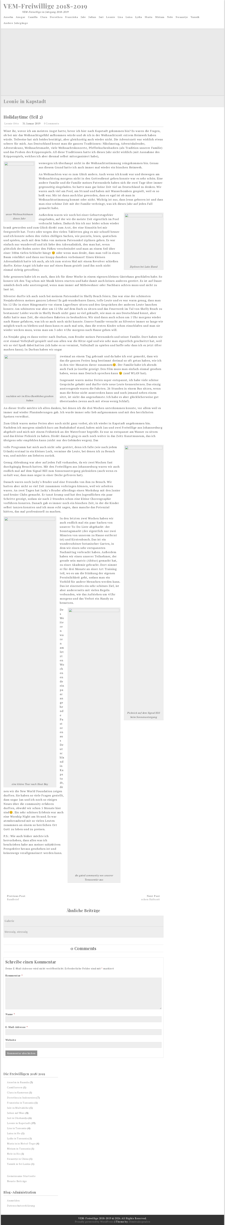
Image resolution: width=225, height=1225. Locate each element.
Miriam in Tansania (18, 1148)
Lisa (120, 17)
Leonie (110, 17)
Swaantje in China (17, 1158)
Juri (101, 17)
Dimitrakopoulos (139, 1221)
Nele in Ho (13, 1153)
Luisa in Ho (14, 1133)
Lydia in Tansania (17, 1138)
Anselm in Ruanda (18, 1082)
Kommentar (14, 975)
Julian (92, 17)
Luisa (129, 17)
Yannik (195, 17)
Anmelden (13, 1200)
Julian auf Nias (16, 1113)
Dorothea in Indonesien (21, 1097)
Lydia (138, 17)
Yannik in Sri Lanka (18, 1164)
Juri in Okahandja (17, 1118)
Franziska (71, 17)
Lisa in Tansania (17, 1128)
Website (10, 1040)
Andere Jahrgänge (16, 23)
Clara (43, 17)
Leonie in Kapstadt (25, 101)
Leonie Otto (11, 123)
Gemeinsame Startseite (21, 1176)
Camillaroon (14, 1087)
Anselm (8, 17)
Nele (170, 17)
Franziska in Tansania (20, 1102)
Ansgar (20, 17)
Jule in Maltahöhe (18, 1107)
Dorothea (56, 17)
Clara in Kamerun (17, 1092)
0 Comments (51, 123)
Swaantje (182, 17)
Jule (83, 17)
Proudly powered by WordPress (94, 1221)
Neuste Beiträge (17, 1181)
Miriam (159, 17)
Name (10, 1014)
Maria (148, 17)
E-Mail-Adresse (16, 1027)
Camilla (33, 17)
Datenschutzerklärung (21, 1205)
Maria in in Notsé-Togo (21, 1143)
